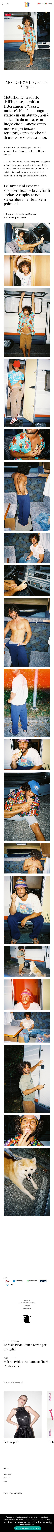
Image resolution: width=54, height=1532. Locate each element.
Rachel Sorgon (29, 214)
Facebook (7, 1478)
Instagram (7, 1474)
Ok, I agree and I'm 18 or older (27, 1528)
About (6, 1481)
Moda (33, 1302)
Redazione (27, 1308)
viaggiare (45, 161)
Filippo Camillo (19, 217)
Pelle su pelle (11, 1442)
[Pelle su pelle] (23, 1414)
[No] (51, 1523)
